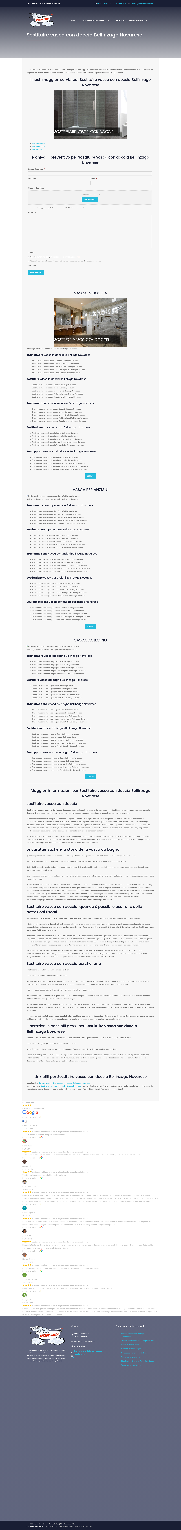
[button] (151, 20)
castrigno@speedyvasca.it (143, 4)
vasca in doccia (38, 143)
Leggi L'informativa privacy (37, 1524)
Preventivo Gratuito (138, 20)
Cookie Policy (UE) (55, 1524)
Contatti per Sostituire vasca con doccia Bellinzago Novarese (64, 1083)
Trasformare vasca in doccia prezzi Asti (137, 1341)
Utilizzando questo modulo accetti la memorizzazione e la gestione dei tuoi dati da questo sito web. (65, 261)
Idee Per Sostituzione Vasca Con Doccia (137, 1361)
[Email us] (129, 3)
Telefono (33, 179)
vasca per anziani (39, 146)
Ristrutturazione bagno (131, 1349)
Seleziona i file (90, 199)
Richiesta (33, 212)
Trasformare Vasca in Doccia (92, 20)
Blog (110, 20)
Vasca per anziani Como (131, 1365)
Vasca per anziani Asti (130, 1357)
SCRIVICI (90, 476)
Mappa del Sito (69, 1524)
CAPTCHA (32, 265)
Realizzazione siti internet (53, 1526)
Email (93, 179)
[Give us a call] (111, 3)
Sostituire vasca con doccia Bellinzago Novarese (61, 1086)
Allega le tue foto (36, 188)
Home (73, 20)
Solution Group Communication (74, 1526)
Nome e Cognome (36, 169)
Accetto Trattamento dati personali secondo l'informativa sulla (55, 257)
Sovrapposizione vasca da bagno (135, 1353)
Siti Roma (88, 1526)
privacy (78, 257)
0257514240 (120, 4)
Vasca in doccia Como (130, 1345)
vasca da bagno (38, 149)
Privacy (32, 252)
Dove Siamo (120, 20)
